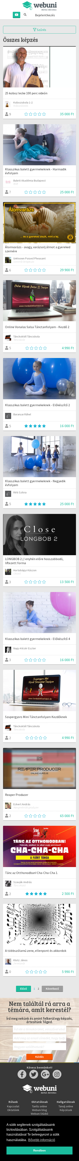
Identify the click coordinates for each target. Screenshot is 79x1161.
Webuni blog (39, 1110)
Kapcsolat (13, 1106)
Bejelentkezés (45, 15)
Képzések (66, 1110)
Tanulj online (66, 1106)
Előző (23, 988)
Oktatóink (13, 1110)
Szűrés (41, 30)
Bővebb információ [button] (41, 1140)
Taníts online (39, 1106)
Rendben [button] (39, 1150)
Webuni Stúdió (39, 1113)
